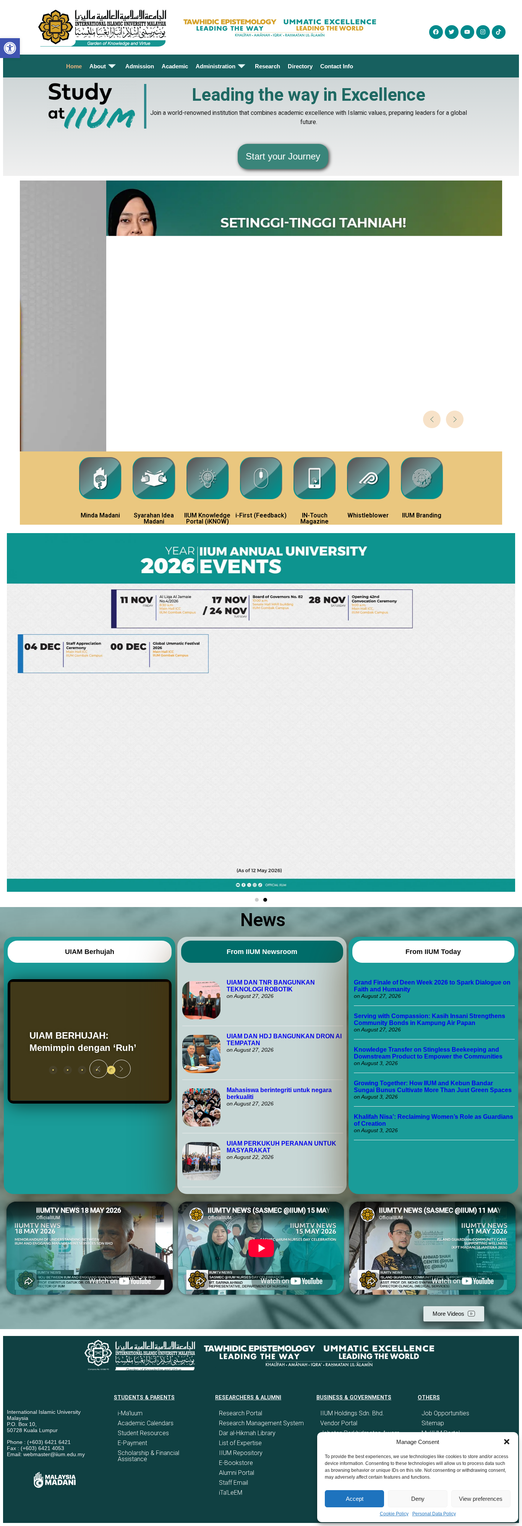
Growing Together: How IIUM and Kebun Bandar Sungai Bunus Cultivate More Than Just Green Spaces (433, 1086)
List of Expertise (240, 1443)
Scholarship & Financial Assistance (148, 1456)
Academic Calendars (145, 1423)
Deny (418, 1498)
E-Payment (132, 1443)
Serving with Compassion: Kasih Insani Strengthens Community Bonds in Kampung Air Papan (429, 1019)
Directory (300, 66)
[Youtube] (467, 32)
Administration (215, 66)
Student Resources (143, 1433)
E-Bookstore (236, 1462)
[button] (507, 1441)
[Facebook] (436, 32)
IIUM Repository (241, 1453)
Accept (354, 1498)
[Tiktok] (499, 32)
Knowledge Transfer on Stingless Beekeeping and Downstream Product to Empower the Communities (429, 1053)
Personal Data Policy (434, 1513)
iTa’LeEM (230, 1492)
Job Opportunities (445, 1413)
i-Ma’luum (130, 1413)
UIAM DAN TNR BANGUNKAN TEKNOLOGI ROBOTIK (271, 986)
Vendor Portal (338, 1423)
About (97, 66)
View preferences (481, 1498)
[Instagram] (483, 32)
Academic (175, 66)
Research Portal (240, 1413)
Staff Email (233, 1482)
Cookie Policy (394, 1513)
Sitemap (432, 1423)
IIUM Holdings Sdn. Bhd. (352, 1413)
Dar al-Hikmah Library (247, 1433)
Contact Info (336, 66)
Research (267, 66)
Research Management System (261, 1423)
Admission (139, 66)
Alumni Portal (236, 1472)
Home (74, 66)
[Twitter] (452, 32)
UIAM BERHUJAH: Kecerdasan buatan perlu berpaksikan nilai (84, 1042)
